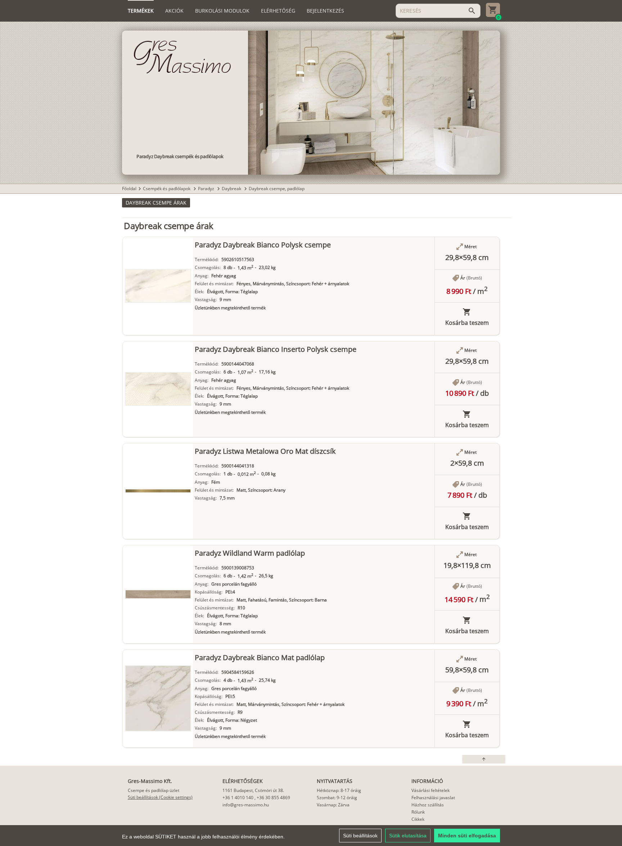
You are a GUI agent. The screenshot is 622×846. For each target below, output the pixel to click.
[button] (156, 202)
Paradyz (206, 188)
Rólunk (418, 812)
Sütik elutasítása (408, 835)
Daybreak (232, 188)
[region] (311, 835)
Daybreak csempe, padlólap (277, 188)
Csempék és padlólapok (167, 188)
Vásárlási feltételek (430, 790)
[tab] (140, 11)
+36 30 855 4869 (273, 797)
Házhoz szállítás (427, 805)
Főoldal (129, 188)
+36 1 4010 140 (237, 797)
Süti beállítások (360, 835)
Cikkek (417, 819)
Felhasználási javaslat (433, 797)
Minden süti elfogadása (467, 835)
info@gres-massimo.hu (245, 805)
